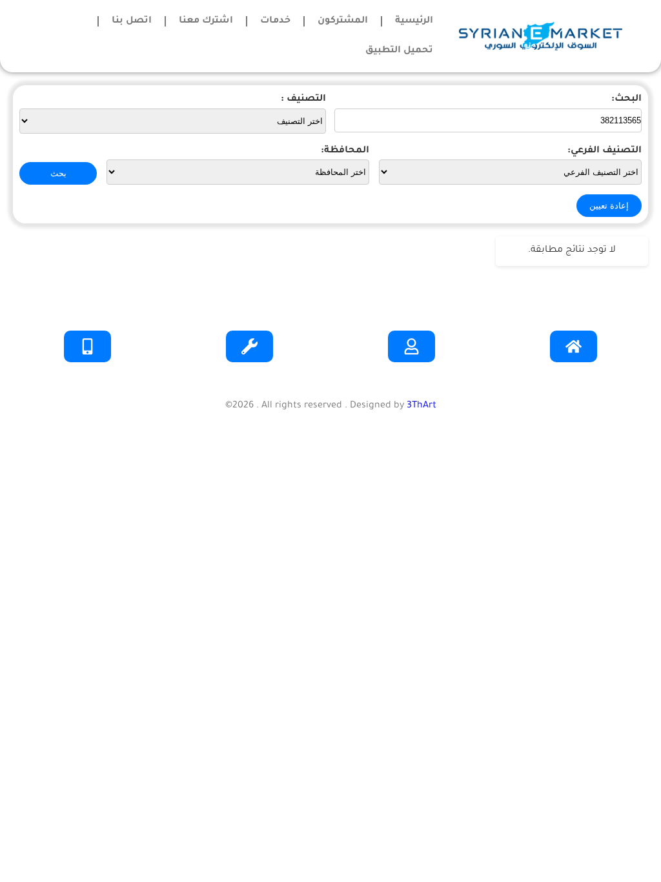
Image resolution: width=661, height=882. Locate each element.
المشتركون (343, 21)
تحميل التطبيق (399, 51)
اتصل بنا (132, 21)
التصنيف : (303, 99)
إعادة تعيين (609, 205)
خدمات (275, 21)
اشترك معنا (206, 21)
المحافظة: (345, 151)
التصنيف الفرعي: (604, 151)
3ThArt (421, 406)
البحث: (626, 99)
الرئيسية (414, 21)
